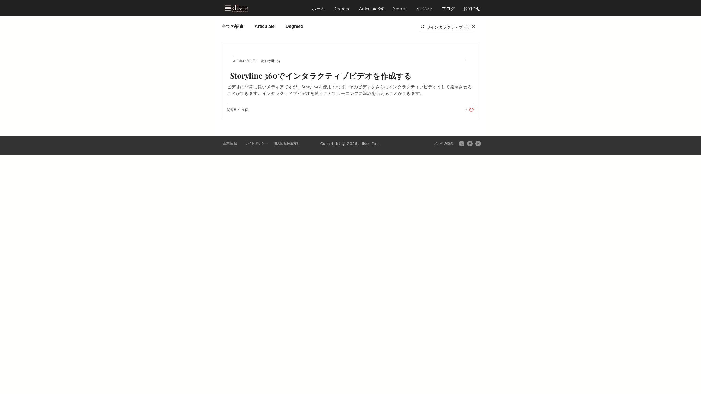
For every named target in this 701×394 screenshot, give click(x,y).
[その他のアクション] (467, 58)
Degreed (294, 26)
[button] (472, 9)
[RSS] (461, 143)
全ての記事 (233, 26)
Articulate (265, 26)
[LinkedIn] (478, 143)
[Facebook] (470, 143)
